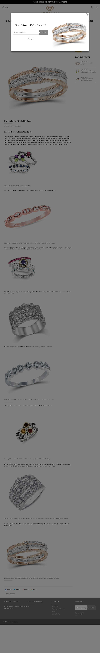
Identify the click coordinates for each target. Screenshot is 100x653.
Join (44, 32)
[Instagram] (32, 38)
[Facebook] (28, 38)
